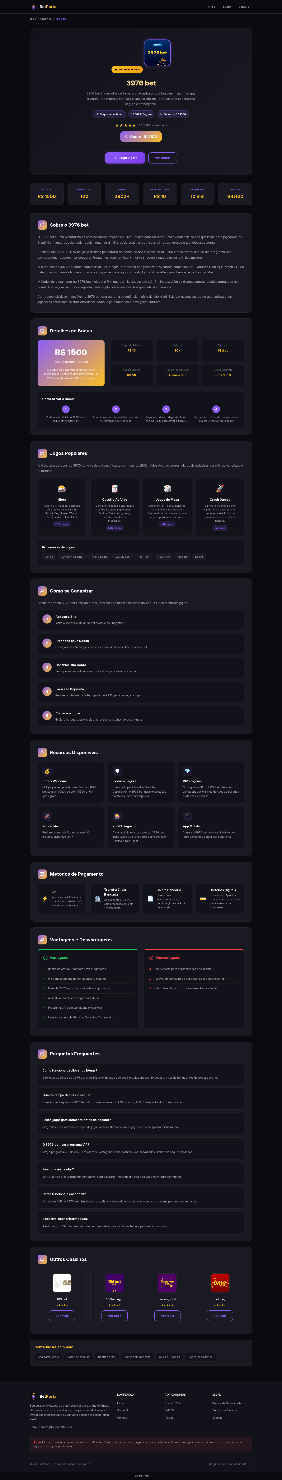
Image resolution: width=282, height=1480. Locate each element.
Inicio (211, 6)
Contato (243, 6)
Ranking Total (141, 1475)
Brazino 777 (172, 1403)
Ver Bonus (163, 158)
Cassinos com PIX (78, 1356)
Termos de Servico (224, 1410)
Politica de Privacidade (227, 1403)
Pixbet (169, 1417)
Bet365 (169, 1410)
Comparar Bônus (48, 1356)
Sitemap (217, 1417)
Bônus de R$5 (107, 1356)
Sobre (227, 6)
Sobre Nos (124, 1410)
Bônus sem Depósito (138, 1356)
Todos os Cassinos (200, 1356)
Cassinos (46, 18)
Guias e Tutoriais (169, 1356)
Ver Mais (62, 1316)
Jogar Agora (128, 158)
